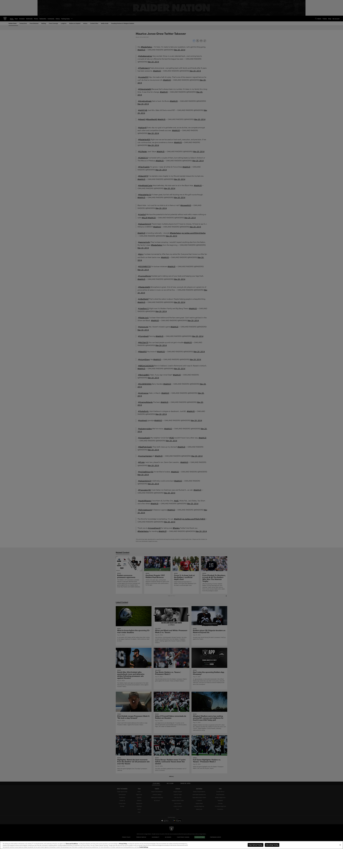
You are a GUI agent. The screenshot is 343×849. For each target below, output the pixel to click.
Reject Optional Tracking (255, 845)
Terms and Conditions (72, 843)
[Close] (340, 845)
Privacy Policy (123, 843)
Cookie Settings (143, 847)
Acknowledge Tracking (272, 845)
